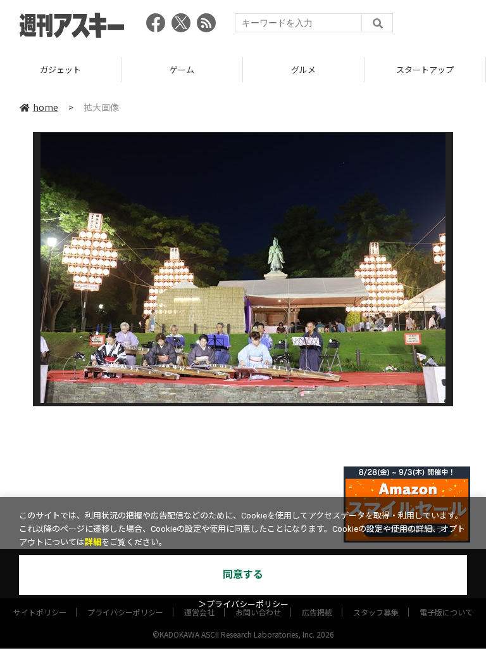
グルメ (303, 69)
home (45, 107)
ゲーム (182, 69)
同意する (243, 575)
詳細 (93, 542)
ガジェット (60, 69)
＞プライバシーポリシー (243, 604)
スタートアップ (425, 69)
